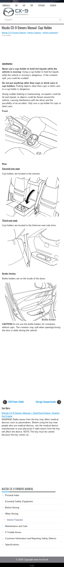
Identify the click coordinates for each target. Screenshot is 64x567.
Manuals (6, 5)
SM (24, 5)
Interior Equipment (50, 33)
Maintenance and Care (16, 526)
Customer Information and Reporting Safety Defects (30, 538)
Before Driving (12, 507)
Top (31, 5)
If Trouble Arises (13, 532)
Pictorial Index (12, 495)
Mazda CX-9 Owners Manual (14, 33)
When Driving (11, 513)
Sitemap (41, 5)
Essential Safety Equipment (19, 501)
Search (53, 5)
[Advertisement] (32, 48)
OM (16, 5)
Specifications (12, 544)
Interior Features (34, 33)
